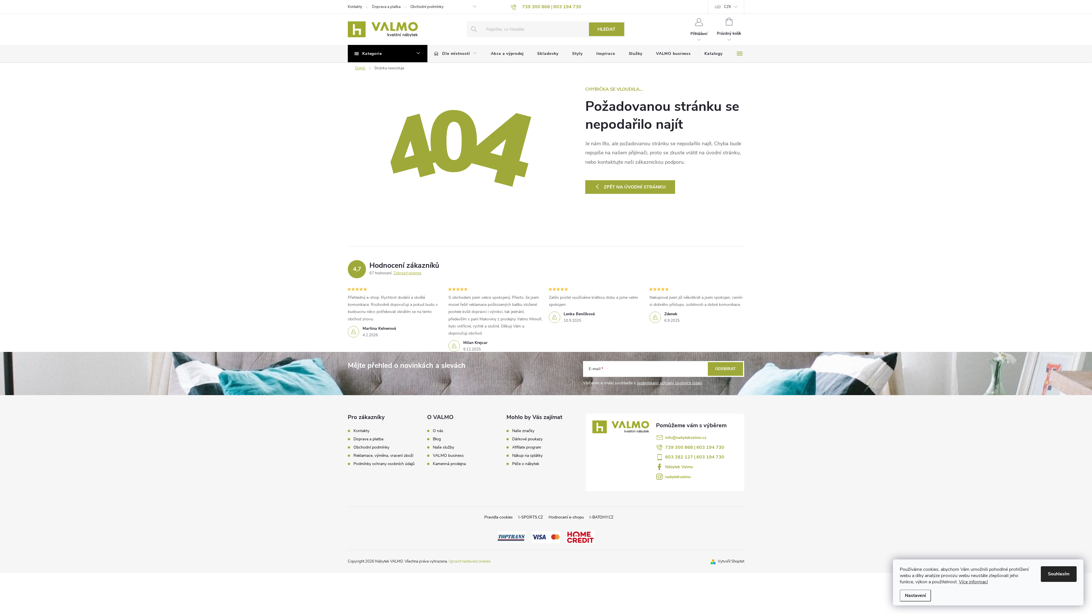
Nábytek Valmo (679, 467)
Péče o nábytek (525, 464)
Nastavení (915, 595)
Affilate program (526, 447)
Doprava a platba (386, 6)
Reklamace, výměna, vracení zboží (383, 455)
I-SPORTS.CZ (530, 517)
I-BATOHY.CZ (601, 517)
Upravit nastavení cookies (470, 561)
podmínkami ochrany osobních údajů (669, 383)
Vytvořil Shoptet (731, 561)
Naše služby (443, 447)
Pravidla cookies (498, 517)
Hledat (606, 29)
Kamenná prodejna (449, 464)
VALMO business (448, 455)
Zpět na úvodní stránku (635, 187)
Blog (437, 439)
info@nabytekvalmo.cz (685, 437)
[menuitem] (455, 54)
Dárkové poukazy (527, 439)
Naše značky (523, 431)
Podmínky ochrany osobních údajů (384, 463)
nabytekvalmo (678, 477)
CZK (727, 6)
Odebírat (725, 369)
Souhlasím (1059, 574)
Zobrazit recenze (407, 273)
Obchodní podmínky (427, 6)
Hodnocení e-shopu (566, 517)
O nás (438, 431)
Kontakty (355, 6)
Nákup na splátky (527, 455)
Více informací (973, 582)
